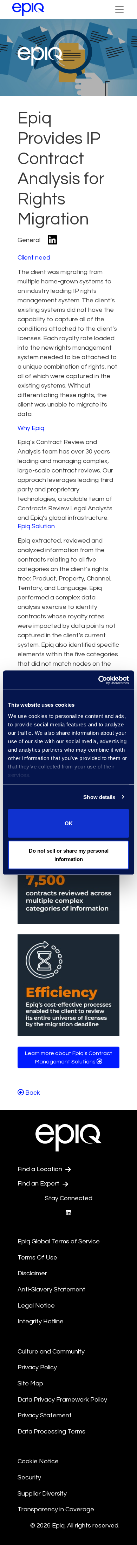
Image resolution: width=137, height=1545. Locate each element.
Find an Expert (39, 1183)
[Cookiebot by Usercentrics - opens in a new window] (98, 680)
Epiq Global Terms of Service (59, 1241)
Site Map (30, 1383)
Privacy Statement (45, 1415)
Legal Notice (36, 1305)
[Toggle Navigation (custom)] (119, 9)
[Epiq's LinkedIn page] (68, 1213)
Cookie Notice (38, 1461)
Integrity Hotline (41, 1321)
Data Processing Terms (51, 1431)
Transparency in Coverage (56, 1509)
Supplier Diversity (42, 1493)
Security (29, 1477)
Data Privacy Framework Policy (62, 1399)
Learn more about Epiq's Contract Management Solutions (68, 1057)
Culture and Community (51, 1351)
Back (32, 1092)
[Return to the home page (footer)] (28, 9)
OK (69, 823)
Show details (99, 797)
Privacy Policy (37, 1367)
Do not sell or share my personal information (69, 854)
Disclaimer (32, 1273)
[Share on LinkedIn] (52, 240)
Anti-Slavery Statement (51, 1289)
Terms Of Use (37, 1257)
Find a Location (41, 1169)
